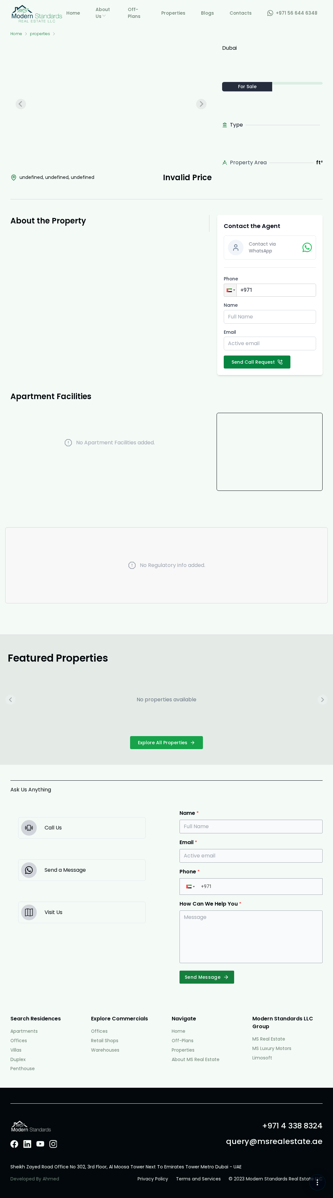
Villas (15, 1050)
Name (231, 305)
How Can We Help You (210, 904)
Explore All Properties (162, 742)
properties (40, 33)
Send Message (202, 977)
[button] (230, 290)
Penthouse (22, 1068)
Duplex (18, 1059)
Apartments (24, 1031)
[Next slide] (201, 104)
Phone (231, 279)
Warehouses (105, 1050)
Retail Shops (104, 1040)
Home (16, 33)
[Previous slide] (21, 104)
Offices (18, 1040)
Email (230, 332)
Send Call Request (253, 362)
